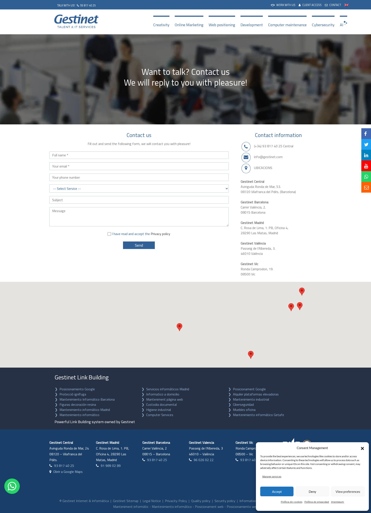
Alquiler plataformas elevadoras (256, 394)
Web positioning (222, 25)
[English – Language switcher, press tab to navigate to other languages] (346, 4)
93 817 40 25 (88, 5)
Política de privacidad (316, 502)
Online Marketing (189, 25)
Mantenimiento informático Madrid (84, 409)
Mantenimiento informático (79, 414)
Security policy (224, 500)
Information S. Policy (254, 500)
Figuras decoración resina (77, 404)
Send (139, 245)
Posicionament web (209, 506)
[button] (362, 448)
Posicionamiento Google (77, 389)
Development (251, 25)
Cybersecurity (323, 25)
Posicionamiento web (242, 506)
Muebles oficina (244, 409)
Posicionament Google (249, 389)
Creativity (161, 25)
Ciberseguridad (243, 404)
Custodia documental (161, 404)
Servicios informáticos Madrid (167, 389)
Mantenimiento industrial (251, 399)
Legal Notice (152, 500)
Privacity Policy (176, 500)
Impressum (337, 502)
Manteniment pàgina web (164, 399)
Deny (312, 491)
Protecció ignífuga (72, 394)
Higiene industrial (158, 409)
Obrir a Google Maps (68, 471)
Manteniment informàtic (131, 506)
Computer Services (159, 414)
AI (341, 25)
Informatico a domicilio (162, 394)
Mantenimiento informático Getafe (258, 414)
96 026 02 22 (204, 459)
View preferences (348, 491)
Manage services (271, 476)
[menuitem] (283, 5)
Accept (277, 491)
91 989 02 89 (111, 465)
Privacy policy (160, 233)
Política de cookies (291, 502)
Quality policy (200, 500)
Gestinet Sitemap (125, 500)
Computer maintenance (287, 25)
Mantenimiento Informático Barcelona (87, 399)
